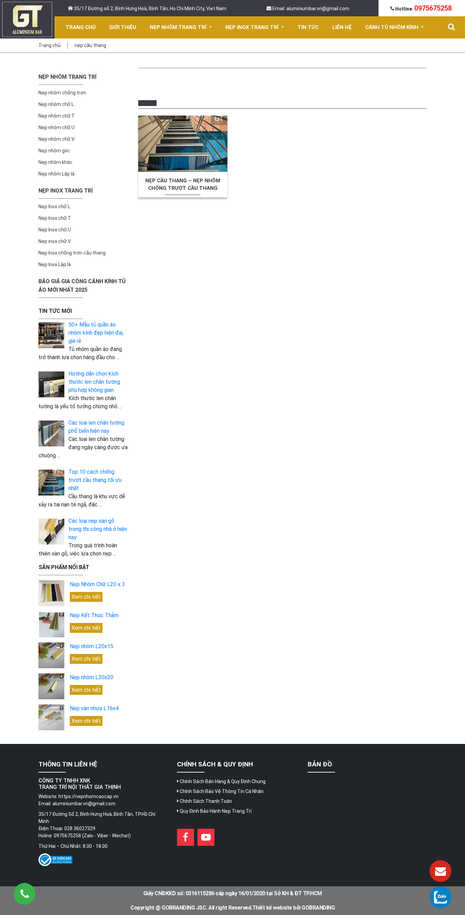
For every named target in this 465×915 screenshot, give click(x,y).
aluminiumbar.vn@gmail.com (83, 803)
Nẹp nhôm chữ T (56, 116)
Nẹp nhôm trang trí (67, 77)
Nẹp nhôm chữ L (56, 104)
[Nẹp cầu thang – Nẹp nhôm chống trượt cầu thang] (182, 144)
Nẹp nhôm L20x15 (91, 646)
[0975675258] (24, 894)
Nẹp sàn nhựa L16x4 (94, 708)
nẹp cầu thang (90, 45)
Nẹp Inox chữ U (54, 229)
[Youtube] (205, 837)
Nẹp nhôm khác (55, 162)
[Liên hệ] (440, 871)
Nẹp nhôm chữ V (56, 139)
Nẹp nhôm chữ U (56, 127)
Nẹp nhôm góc (54, 150)
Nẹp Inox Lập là (54, 264)
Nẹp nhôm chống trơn (62, 92)
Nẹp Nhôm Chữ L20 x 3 (97, 584)
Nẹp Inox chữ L (54, 206)
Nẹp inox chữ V (54, 241)
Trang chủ (49, 45)
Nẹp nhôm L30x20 (91, 677)
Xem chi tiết (86, 597)
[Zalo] (440, 897)
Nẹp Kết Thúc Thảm (94, 615)
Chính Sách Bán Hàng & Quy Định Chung (222, 781)
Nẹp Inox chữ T (54, 218)
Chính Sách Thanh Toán (205, 801)
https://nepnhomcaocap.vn (88, 796)
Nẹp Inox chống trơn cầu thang (72, 253)
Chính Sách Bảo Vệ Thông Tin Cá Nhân (221, 791)
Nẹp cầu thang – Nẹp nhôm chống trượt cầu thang (182, 184)
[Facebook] (185, 837)
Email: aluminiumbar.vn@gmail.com (310, 8)
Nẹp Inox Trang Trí (65, 190)
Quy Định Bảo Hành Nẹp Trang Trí (215, 811)
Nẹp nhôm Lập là (56, 174)
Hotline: (423, 9)
